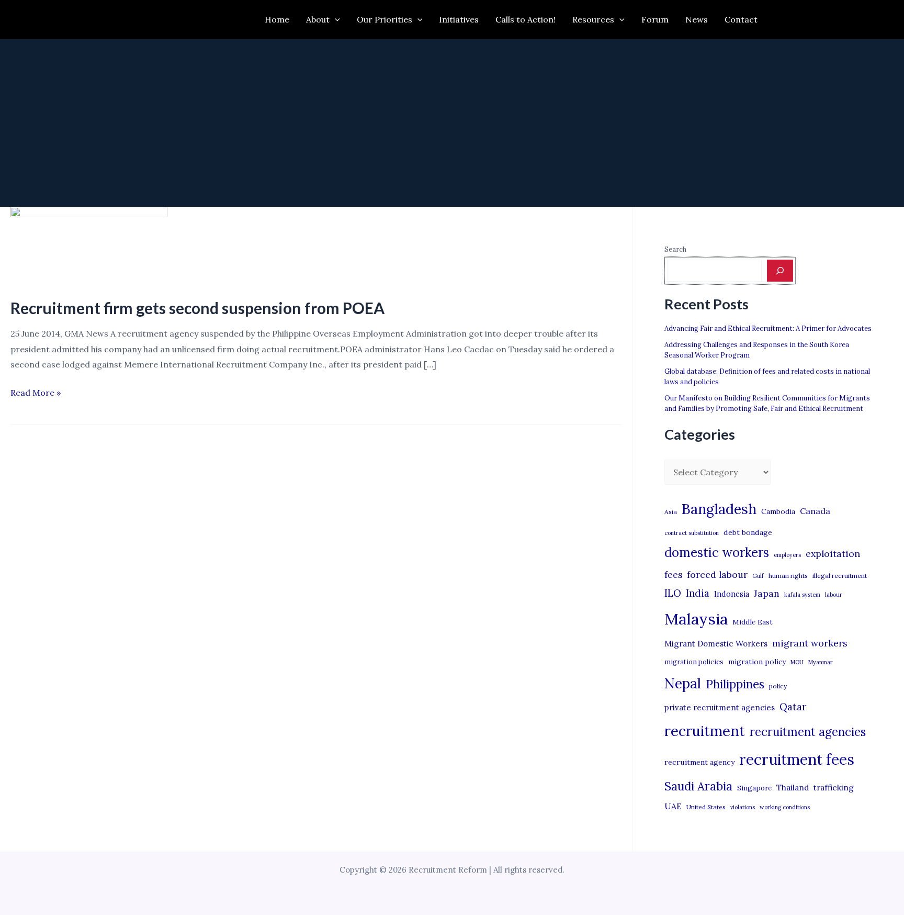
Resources (593, 19)
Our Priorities (384, 19)
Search (675, 249)
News (696, 19)
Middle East (752, 622)
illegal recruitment (839, 575)
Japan (766, 593)
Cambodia (778, 511)
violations (742, 807)
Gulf (758, 575)
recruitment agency (699, 762)
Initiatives (459, 19)
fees (673, 575)
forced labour (717, 574)
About (318, 19)
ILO (672, 593)
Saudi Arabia (698, 786)
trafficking (833, 788)
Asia (670, 512)
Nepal (682, 683)
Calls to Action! (525, 19)
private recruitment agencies (719, 707)
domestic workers (716, 552)
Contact (741, 19)
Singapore (754, 788)
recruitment (704, 731)
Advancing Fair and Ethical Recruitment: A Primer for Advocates (768, 328)
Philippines (735, 684)
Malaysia (696, 619)
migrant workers (810, 643)
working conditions (785, 807)
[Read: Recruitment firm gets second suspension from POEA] (88, 245)
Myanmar (820, 662)
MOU (797, 662)
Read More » (35, 394)
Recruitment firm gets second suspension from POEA (197, 307)
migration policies (694, 661)
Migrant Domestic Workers (715, 644)
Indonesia (731, 594)
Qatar (793, 706)
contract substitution (691, 533)
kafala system (802, 594)
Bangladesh (719, 509)
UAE (673, 806)
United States (706, 807)
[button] (335, 19)
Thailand (792, 788)
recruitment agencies (808, 731)
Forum (655, 19)
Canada (815, 511)
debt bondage (748, 532)
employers (787, 555)
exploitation (833, 554)
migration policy (757, 661)
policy (778, 686)
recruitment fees (796, 759)
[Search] (780, 271)
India (697, 593)
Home (277, 19)
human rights (788, 575)
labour (833, 594)
